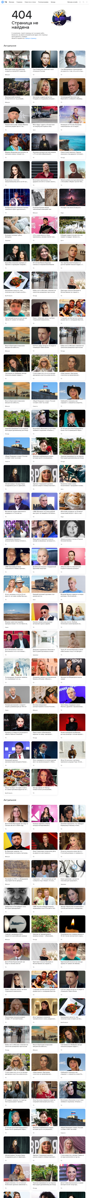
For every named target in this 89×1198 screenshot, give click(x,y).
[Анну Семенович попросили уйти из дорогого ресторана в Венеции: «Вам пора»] (44, 984)
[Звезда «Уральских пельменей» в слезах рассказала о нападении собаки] (72, 1039)
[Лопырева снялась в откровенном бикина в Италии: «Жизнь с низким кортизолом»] (44, 671)
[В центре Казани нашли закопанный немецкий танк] (44, 202)
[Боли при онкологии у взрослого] (17, 865)
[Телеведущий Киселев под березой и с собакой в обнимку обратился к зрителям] (72, 91)
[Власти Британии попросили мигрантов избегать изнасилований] (17, 340)
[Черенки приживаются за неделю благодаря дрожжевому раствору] (17, 423)
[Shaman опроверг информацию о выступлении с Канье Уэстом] (72, 809)
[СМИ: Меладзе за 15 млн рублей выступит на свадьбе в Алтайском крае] (44, 506)
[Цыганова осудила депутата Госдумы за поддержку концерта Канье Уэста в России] (44, 91)
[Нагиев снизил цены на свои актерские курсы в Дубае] (44, 616)
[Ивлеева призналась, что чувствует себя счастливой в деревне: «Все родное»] (17, 809)
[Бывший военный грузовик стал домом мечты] (44, 588)
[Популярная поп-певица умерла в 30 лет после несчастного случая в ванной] (72, 1066)
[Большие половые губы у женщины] (17, 229)
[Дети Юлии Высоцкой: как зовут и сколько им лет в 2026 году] (17, 956)
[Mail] (2, 2)
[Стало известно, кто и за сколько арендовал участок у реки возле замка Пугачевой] (44, 367)
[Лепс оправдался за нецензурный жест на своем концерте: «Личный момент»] (44, 754)
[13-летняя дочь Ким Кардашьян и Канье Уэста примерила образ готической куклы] (72, 423)
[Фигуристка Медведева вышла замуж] (72, 671)
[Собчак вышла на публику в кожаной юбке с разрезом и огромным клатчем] (72, 892)
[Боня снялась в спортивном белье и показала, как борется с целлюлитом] (17, 920)
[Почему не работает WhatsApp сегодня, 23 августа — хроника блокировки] (72, 920)
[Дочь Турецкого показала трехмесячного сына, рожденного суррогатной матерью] (44, 1149)
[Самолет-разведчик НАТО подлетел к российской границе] (17, 1066)
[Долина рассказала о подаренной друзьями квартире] (44, 561)
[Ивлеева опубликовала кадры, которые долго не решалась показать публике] (44, 450)
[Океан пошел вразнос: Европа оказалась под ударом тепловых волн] (72, 146)
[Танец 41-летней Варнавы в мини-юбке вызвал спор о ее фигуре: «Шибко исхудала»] (72, 644)
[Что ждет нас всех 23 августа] (72, 202)
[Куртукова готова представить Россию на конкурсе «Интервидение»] (17, 892)
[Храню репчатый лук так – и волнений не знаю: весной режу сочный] (17, 837)
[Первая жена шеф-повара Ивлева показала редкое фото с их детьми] (17, 119)
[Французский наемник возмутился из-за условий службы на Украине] (17, 91)
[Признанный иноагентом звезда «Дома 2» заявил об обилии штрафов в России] (17, 312)
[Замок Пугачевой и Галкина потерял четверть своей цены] (44, 920)
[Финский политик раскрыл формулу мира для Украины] (72, 837)
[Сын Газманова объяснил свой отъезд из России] (44, 63)
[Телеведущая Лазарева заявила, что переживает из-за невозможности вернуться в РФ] (17, 671)
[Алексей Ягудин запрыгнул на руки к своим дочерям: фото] (44, 865)
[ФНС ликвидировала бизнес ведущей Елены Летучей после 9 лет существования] (72, 865)
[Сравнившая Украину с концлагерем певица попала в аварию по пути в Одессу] (17, 533)
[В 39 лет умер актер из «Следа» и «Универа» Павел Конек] (44, 340)
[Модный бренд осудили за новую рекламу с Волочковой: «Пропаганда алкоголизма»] (72, 588)
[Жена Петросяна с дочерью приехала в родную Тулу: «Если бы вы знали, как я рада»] (72, 754)
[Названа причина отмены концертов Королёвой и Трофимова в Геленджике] (44, 956)
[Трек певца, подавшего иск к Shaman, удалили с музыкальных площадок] (72, 699)
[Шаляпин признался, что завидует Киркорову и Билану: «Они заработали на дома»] (72, 956)
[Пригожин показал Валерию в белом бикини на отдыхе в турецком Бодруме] (72, 285)
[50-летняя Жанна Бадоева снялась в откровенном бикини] (44, 257)
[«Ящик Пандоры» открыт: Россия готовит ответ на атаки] (44, 395)
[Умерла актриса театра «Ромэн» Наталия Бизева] (72, 533)
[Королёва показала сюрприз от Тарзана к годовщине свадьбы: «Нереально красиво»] (17, 257)
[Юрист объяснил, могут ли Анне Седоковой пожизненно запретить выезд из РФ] (44, 312)
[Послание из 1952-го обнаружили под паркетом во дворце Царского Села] (17, 1011)
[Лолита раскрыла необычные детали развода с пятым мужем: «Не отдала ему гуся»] (72, 727)
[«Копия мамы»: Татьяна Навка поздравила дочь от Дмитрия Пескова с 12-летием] (17, 478)
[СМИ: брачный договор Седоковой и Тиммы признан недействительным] (17, 561)
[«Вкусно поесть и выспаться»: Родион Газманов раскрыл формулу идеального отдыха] (72, 561)
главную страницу (30, 38)
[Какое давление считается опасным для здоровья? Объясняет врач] (72, 1011)
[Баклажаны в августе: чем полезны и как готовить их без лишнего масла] (17, 285)
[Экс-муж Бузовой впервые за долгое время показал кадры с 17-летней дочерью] (72, 257)
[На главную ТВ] (5, 2)
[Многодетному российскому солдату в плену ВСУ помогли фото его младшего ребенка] (17, 63)
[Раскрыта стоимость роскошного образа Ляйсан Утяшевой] (17, 727)
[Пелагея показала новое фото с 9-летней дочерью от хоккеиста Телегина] (72, 984)
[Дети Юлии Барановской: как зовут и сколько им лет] (17, 1094)
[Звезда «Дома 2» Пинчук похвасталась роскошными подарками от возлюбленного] (44, 782)
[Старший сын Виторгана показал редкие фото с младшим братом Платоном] (72, 312)
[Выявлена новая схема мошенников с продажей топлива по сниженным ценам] (72, 478)
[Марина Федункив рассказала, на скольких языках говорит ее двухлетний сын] (17, 146)
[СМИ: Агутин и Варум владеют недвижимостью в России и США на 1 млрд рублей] (44, 1039)
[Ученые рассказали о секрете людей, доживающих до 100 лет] (17, 699)
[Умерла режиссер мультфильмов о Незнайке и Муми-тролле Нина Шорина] (72, 174)
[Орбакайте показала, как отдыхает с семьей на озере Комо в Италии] (72, 395)
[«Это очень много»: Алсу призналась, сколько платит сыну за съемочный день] (44, 229)
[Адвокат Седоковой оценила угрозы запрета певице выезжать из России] (44, 478)
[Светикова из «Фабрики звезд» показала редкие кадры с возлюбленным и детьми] (17, 367)
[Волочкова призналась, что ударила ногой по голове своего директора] (44, 174)
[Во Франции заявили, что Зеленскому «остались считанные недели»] (17, 984)
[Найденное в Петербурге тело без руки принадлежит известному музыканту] (17, 1039)
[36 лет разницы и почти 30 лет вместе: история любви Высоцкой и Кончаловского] (17, 588)
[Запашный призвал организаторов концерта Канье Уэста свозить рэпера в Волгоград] (17, 754)
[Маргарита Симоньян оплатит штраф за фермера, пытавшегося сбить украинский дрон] (44, 533)
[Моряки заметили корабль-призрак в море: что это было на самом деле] (17, 616)
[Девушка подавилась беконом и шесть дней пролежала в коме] (44, 644)
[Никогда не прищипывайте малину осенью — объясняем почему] (44, 1066)
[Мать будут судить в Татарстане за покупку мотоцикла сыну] (44, 119)
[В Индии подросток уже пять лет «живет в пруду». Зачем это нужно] (72, 229)
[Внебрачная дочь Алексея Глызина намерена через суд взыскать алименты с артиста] (17, 202)
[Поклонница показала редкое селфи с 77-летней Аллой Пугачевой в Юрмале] (17, 1149)
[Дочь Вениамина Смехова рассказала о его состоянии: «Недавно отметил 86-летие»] (17, 644)
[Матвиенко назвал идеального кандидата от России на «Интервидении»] (17, 506)
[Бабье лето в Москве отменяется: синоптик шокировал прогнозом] (44, 285)
